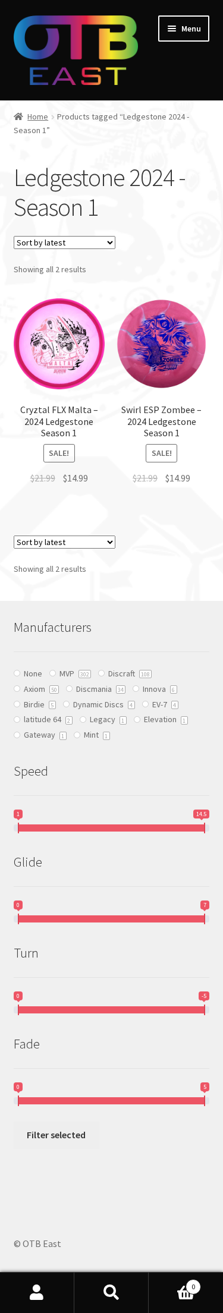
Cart (172, 1282)
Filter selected (56, 1135)
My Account (37, 1293)
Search (111, 1293)
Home (37, 116)
